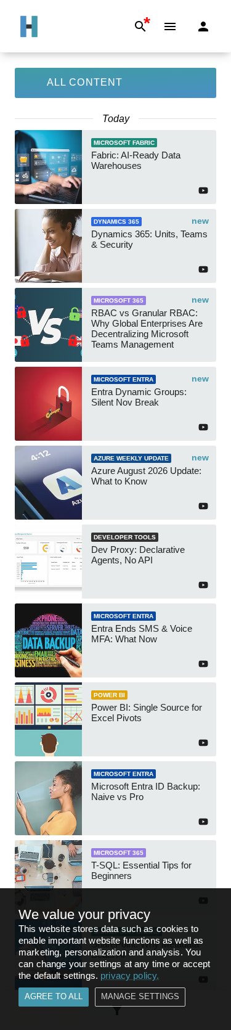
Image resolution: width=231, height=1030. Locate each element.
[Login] (203, 26)
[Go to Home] (29, 26)
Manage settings (140, 996)
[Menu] (170, 26)
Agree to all (54, 996)
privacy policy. (129, 975)
